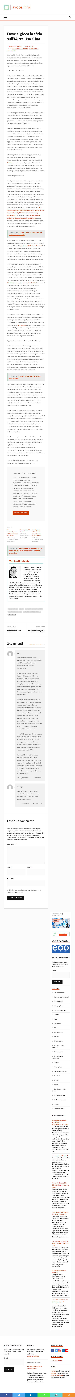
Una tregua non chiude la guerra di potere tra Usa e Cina (60, 1243)
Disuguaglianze (58, 1006)
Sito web (10, 878)
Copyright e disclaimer (34, 1366)
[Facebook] (52, 1350)
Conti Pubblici (58, 1001)
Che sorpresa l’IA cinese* (60, 1156)
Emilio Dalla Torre (57, 1375)
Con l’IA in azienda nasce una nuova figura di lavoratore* (60, 1302)
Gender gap (58, 1023)
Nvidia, (9, 163)
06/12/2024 (29, 46)
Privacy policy (32, 1368)
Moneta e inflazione (60, 1071)
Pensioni (57, 1076)
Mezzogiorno (58, 1067)
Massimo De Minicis (15, 46)
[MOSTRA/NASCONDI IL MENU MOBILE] (5, 17)
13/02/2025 (24, 803)
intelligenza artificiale (34, 609)
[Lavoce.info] (18, 7)
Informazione (58, 1041)
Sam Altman (22, 325)
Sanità (56, 1084)
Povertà (56, 1080)
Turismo (56, 1104)
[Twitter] (56, 1350)
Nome (9, 867)
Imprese (56, 1036)
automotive (12, 609)
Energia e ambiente (60, 1010)
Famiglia (56, 1014)
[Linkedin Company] (63, 1350)
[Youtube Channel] (66, 1350)
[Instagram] (59, 1350)
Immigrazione (58, 1032)
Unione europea (59, 1108)
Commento (12, 844)
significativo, (11, 215)
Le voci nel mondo (56, 1361)
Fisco (56, 1019)
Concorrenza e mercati (20, 48)
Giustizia (57, 1028)
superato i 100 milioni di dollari (31, 246)
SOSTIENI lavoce (20, 513)
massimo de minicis (14, 612)
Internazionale (58, 1052)
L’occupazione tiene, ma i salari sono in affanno (36, 631)
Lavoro (56, 1062)
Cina (21, 609)
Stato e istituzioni (59, 1100)
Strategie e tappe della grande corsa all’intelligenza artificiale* (60, 1122)
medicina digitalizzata (32, 612)
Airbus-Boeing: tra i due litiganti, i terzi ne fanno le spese (60, 1185)
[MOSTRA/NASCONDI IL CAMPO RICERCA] (69, 17)
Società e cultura (59, 1095)
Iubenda (53, 1373)
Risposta (38, 778)
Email (29, 867)
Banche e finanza (59, 992)
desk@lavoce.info (33, 1356)
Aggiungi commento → (37, 644)
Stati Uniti (12, 614)
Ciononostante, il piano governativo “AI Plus (21, 283)
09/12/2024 (24, 778)
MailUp (53, 1371)
